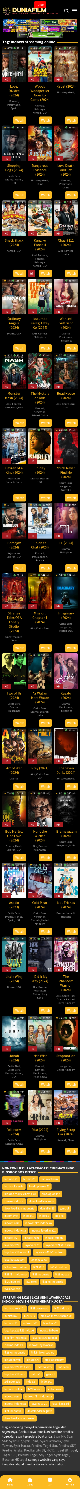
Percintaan (13, 104)
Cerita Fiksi (68, 995)
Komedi (13, 101)
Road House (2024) (66, 395)
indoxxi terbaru (54, 1238)
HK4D (50, 1450)
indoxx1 (44, 1216)
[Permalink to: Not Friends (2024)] (66, 880)
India (66, 254)
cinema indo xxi (14, 1201)
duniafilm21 (47, 1208)
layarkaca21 (11, 1245)
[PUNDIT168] (40, 34)
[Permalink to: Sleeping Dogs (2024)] (14, 143)
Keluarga (39, 109)
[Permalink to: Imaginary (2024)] (66, 591)
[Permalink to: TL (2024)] (66, 520)
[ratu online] (59, 28)
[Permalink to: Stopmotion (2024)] (66, 1033)
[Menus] (74, 10)
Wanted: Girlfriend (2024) (66, 323)
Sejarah (44, 478)
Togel (73, 1450)
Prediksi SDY (67, 1446)
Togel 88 (62, 1450)
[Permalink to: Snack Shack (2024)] (14, 218)
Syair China (30, 1441)
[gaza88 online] (21, 22)
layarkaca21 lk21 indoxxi (49, 1252)
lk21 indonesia (41, 1274)
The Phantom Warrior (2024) (66, 983)
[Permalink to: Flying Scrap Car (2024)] (66, 1107)
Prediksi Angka (12, 1450)
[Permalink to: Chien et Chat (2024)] (40, 520)
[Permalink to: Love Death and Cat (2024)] (66, 143)
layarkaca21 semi (14, 1260)
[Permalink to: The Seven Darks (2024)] (66, 745)
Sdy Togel (46, 1455)
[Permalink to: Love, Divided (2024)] (14, 64)
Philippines (40, 337)
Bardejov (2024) (14, 545)
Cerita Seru (14, 176)
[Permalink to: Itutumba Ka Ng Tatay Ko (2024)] (40, 296)
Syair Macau (22, 1446)
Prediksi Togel (28, 1455)
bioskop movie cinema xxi (20, 1194)
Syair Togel (61, 1455)
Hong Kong (42, 995)
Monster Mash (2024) (14, 395)
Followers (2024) (14, 1131)
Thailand (66, 916)
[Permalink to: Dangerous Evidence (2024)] (40, 143)
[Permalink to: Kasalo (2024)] (66, 671)
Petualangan (39, 556)
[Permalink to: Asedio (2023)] (14, 880)
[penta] (59, 22)
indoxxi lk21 (11, 1238)
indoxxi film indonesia (38, 1223)
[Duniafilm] (31, 10)
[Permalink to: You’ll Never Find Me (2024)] (66, 445)
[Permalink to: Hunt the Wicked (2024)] (40, 809)
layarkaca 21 (32, 1245)
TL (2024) (66, 543)
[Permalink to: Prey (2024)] (40, 745)
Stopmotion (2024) (65, 1057)
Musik (18, 846)
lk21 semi (31, 1282)
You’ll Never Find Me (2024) (66, 472)
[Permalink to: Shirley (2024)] (40, 445)
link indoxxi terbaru (16, 1267)
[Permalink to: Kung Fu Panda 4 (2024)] (40, 218)
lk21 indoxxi (62, 1274)
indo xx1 (28, 1216)
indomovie (11, 1216)
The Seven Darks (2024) (65, 770)
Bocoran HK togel (14, 1459)
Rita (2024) (40, 1129)
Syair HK (59, 1436)
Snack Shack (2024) (14, 242)
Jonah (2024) (14, 1057)
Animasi (39, 105)
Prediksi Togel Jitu (44, 1446)
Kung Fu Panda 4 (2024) (40, 244)
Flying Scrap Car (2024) (66, 1131)
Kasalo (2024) (66, 695)
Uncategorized (65, 92)
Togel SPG (9, 1455)
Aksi (34, 255)
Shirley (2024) (40, 470)
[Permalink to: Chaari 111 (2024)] (66, 218)
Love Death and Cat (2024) (65, 170)
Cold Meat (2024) (40, 904)
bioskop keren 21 (39, 1186)
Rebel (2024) (66, 86)
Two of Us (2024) (14, 695)
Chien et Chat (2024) (40, 545)
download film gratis (41, 1201)
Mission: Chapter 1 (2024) (39, 617)
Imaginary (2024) (66, 615)
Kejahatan (14, 478)
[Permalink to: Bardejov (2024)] (14, 520)
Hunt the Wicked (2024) (40, 835)
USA (45, 112)
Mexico (18, 916)
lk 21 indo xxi (12, 1282)
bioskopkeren (50, 1179)
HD (6, 79)
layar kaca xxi (39, 1260)
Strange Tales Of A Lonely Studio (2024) (14, 622)
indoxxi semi (32, 1238)
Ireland (37, 1076)
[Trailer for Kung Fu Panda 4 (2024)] (31, 273)
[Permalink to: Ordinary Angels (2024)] (14, 296)
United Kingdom (42, 921)
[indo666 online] (21, 28)
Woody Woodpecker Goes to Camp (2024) (40, 93)
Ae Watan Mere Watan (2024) (40, 697)
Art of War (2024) (14, 770)
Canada (35, 920)
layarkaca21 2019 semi (59, 1245)
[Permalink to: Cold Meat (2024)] (40, 880)
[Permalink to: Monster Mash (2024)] (14, 371)
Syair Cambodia (50, 1441)
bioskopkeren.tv (13, 1186)
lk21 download (59, 1267)
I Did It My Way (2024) (40, 978)
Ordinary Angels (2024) (14, 323)
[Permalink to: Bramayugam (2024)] (66, 809)
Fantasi (65, 180)
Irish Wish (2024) (39, 1057)
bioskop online (51, 1194)
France (40, 560)
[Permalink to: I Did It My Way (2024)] (40, 954)
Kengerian (11, 407)
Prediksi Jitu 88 (34, 1450)
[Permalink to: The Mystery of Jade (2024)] (40, 371)
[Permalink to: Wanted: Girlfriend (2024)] (66, 296)
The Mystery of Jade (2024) (40, 397)
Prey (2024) (39, 768)
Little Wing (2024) (14, 978)
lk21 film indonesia (15, 1274)
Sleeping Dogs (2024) (14, 167)
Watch (19, 120)
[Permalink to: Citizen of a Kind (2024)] (14, 445)
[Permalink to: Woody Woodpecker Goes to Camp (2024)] (40, 64)
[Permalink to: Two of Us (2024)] (14, 671)
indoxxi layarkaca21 (44, 1230)
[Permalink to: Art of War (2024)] (14, 745)
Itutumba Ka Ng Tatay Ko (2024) (40, 323)
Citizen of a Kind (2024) (14, 470)
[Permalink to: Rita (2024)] (40, 1107)
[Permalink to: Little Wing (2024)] (14, 954)
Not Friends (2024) (66, 904)
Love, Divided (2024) (14, 90)
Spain (14, 108)
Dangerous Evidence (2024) (40, 170)
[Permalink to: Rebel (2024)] (66, 64)
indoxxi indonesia (15, 1230)
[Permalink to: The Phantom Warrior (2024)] (66, 954)
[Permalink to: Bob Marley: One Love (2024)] (14, 809)
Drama (9, 179)
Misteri (18, 179)
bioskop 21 (11, 1179)
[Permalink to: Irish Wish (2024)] (40, 1033)
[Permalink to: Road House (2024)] (66, 371)
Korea (19, 482)
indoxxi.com (12, 1223)
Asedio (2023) (14, 904)
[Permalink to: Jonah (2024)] (14, 1033)
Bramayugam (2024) (66, 833)
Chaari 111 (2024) (66, 242)
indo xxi (59, 1216)
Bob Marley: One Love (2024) (14, 835)
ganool (64, 1208)
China (39, 184)
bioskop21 (29, 1179)
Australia (66, 490)
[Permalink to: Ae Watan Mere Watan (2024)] (40, 671)
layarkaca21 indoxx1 (16, 1252)
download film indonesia (19, 1208)
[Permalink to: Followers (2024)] (14, 1107)
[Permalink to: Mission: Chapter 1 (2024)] (40, 591)
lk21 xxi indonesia (53, 1282)
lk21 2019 (38, 1267)
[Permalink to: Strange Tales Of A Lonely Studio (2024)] (14, 591)
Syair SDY (15, 1441)
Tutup (40, 5)
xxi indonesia (12, 1289)
